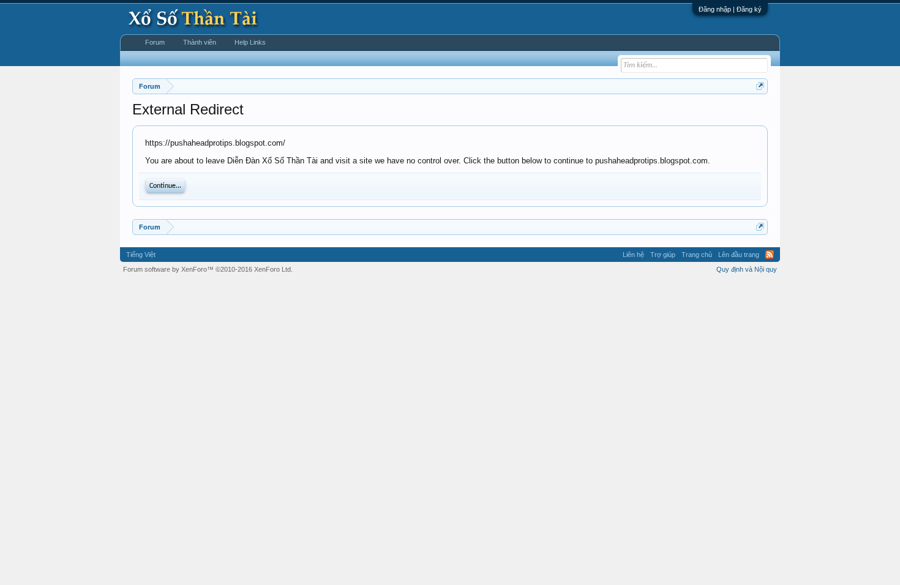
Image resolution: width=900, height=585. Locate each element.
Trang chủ (696, 254)
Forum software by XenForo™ (208, 269)
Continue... (165, 186)
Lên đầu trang (738, 254)
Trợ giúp (662, 254)
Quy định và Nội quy (746, 269)
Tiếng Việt (141, 254)
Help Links (250, 42)
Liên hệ (633, 254)
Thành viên (199, 42)
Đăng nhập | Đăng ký (730, 9)
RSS (769, 254)
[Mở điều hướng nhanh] (760, 86)
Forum (155, 42)
